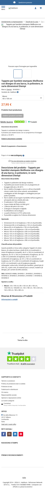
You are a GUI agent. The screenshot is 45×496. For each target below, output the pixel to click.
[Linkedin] (15, 434)
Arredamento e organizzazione (12, 22)
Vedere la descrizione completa (11, 139)
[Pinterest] (21, 434)
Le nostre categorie (7, 401)
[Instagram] (9, 434)
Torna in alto (23, 340)
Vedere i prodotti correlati (12, 116)
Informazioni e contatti (9, 299)
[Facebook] (3, 434)
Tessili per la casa (32, 22)
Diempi (9, 89)
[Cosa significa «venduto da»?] (17, 92)
